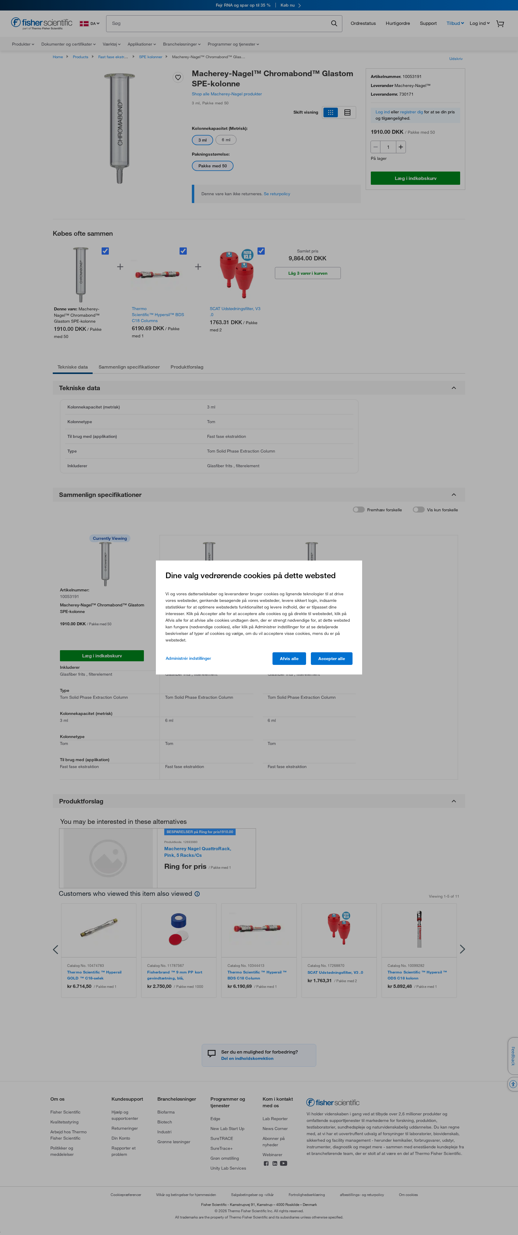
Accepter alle (331, 658)
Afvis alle (289, 658)
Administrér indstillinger (188, 658)
